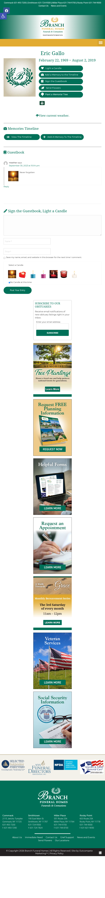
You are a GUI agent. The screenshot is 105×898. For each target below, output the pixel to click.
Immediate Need (34, 837)
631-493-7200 (8, 825)
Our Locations (62, 840)
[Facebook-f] (100, 852)
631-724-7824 (36, 828)
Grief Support (67, 837)
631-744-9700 (60, 825)
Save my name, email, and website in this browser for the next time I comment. (44, 257)
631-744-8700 (61, 828)
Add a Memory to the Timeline (61, 74)
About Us (17, 837)
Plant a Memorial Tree (56, 94)
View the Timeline (21, 137)
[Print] (42, 103)
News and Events (86, 837)
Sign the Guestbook (56, 81)
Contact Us (51, 837)
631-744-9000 (86, 825)
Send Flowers (53, 88)
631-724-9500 (34, 825)
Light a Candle (53, 68)
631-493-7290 (10, 828)
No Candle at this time (21, 282)
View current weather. (54, 115)
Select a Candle (16, 265)
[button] (3, 16)
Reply (6, 186)
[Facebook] (6, 10)
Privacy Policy (57, 853)
